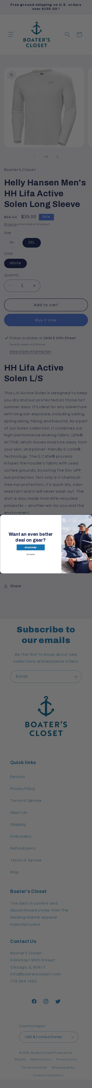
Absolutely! (31, 547)
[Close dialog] (89, 517)
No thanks (31, 554)
